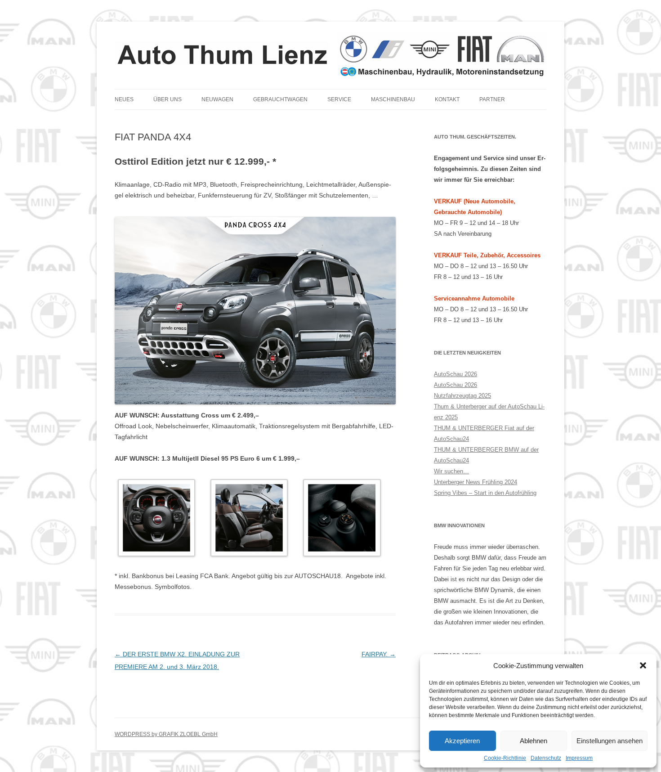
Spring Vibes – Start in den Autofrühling (485, 492)
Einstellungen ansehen (609, 741)
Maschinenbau (393, 99)
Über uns (167, 99)
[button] (643, 665)
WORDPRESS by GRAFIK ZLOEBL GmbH (166, 734)
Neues (124, 99)
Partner (492, 99)
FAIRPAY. (379, 654)
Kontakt (447, 99)
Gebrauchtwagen (280, 99)
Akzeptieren (462, 741)
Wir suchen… (451, 471)
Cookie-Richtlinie (505, 758)
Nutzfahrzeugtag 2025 (462, 395)
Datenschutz (546, 758)
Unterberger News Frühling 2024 (475, 482)
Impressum (579, 758)
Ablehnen (533, 741)
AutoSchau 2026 (455, 374)
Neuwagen (217, 99)
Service (339, 99)
